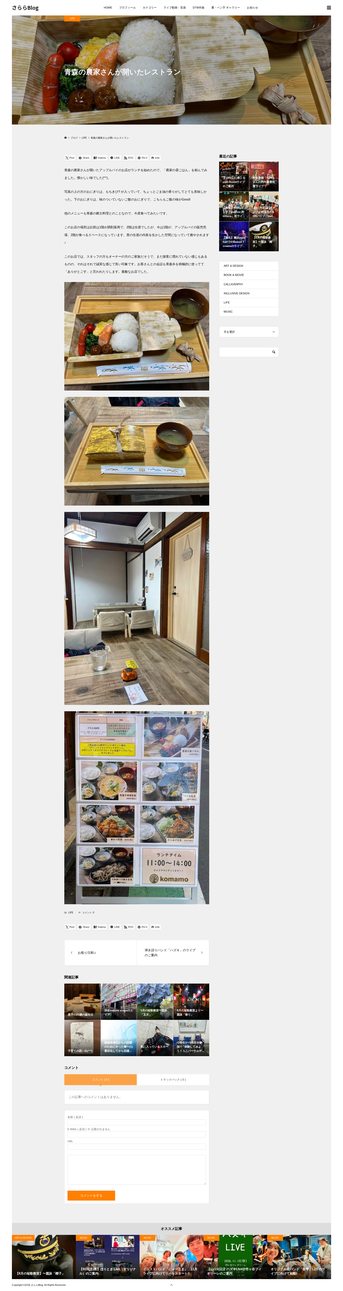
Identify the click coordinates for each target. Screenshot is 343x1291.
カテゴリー (150, 7)
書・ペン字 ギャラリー (225, 7)
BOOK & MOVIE (234, 274)
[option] (44, 1257)
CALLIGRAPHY (233, 284)
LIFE (72, 18)
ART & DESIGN (233, 265)
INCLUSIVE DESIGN (237, 293)
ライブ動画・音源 (175, 7)
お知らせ (252, 7)
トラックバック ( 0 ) (173, 1079)
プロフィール (127, 7)
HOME (108, 7)
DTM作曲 (198, 7)
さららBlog (25, 7)
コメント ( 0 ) (100, 1079)
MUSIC (228, 311)
